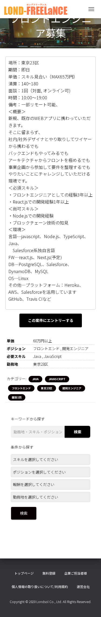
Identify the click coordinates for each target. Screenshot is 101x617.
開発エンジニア (71, 388)
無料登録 (49, 573)
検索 (77, 431)
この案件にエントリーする (50, 320)
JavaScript (57, 379)
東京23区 (46, 388)
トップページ (24, 573)
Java (35, 379)
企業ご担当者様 (75, 573)
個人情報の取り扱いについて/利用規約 (40, 586)
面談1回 (17, 397)
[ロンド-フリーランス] (37, 9)
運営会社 (83, 586)
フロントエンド (21, 388)
